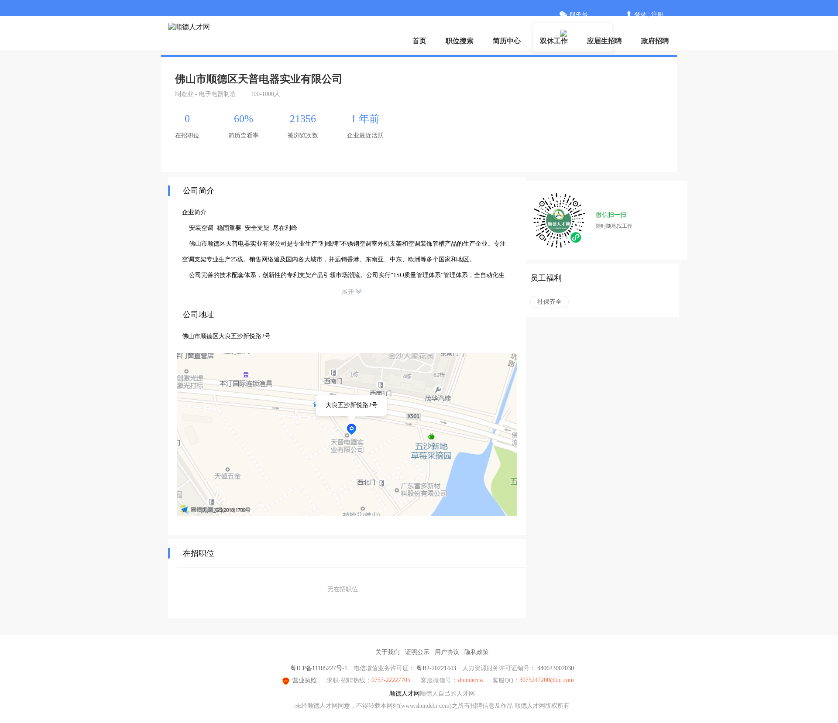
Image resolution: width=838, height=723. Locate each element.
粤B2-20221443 (436, 668)
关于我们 (387, 652)
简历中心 (507, 41)
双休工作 (554, 41)
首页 (419, 41)
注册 (657, 14)
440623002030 (555, 668)
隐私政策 (476, 652)
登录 (640, 14)
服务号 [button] (579, 14)
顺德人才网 (404, 693)
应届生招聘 (604, 41)
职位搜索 (460, 41)
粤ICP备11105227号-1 (318, 668)
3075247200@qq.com (546, 680)
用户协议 (447, 652)
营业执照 (304, 680)
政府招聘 (655, 41)
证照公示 (417, 652)
